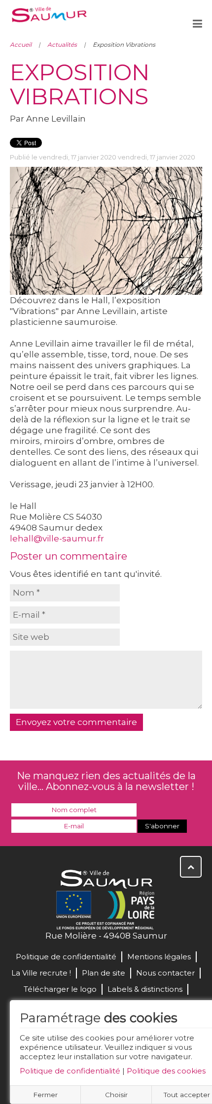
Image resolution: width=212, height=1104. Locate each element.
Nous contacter (165, 973)
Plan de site (103, 973)
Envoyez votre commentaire (76, 722)
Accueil (21, 44)
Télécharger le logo (60, 989)
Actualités (62, 44)
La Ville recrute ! (41, 973)
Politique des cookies (166, 1070)
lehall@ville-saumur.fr (57, 538)
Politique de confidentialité (70, 1070)
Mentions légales (159, 956)
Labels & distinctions (144, 989)
